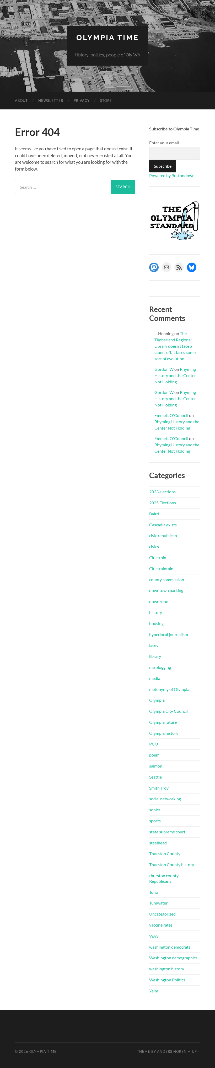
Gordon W (164, 369)
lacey (153, 645)
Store (106, 100)
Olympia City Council (168, 711)
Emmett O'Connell (171, 415)
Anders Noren (172, 1051)
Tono (153, 892)
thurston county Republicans (164, 878)
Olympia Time (107, 37)
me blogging (160, 667)
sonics (154, 809)
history (155, 612)
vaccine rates (161, 924)
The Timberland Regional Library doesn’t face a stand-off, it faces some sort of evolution (175, 346)
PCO (153, 743)
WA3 (153, 935)
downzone (158, 601)
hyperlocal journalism (168, 634)
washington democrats (169, 946)
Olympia (157, 699)
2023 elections (162, 491)
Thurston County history (171, 864)
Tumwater (158, 902)
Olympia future (163, 722)
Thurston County (164, 853)
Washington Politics (167, 979)
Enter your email (164, 142)
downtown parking (166, 590)
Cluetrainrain (161, 568)
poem (154, 754)
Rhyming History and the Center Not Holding (175, 375)
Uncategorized (162, 913)
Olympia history (163, 733)
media (154, 678)
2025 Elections (162, 502)
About (21, 100)
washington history (166, 968)
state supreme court (167, 831)
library (155, 656)
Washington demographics (173, 957)
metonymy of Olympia (169, 689)
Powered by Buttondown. (172, 175)
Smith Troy (159, 787)
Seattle (155, 776)
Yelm (153, 990)
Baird (154, 513)
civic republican (163, 535)
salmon (155, 765)
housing (156, 623)
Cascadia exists (163, 524)
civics (154, 546)
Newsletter (50, 100)
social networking (165, 798)
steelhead (158, 842)
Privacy (82, 100)
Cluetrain (157, 557)
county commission (166, 579)
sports (155, 820)
